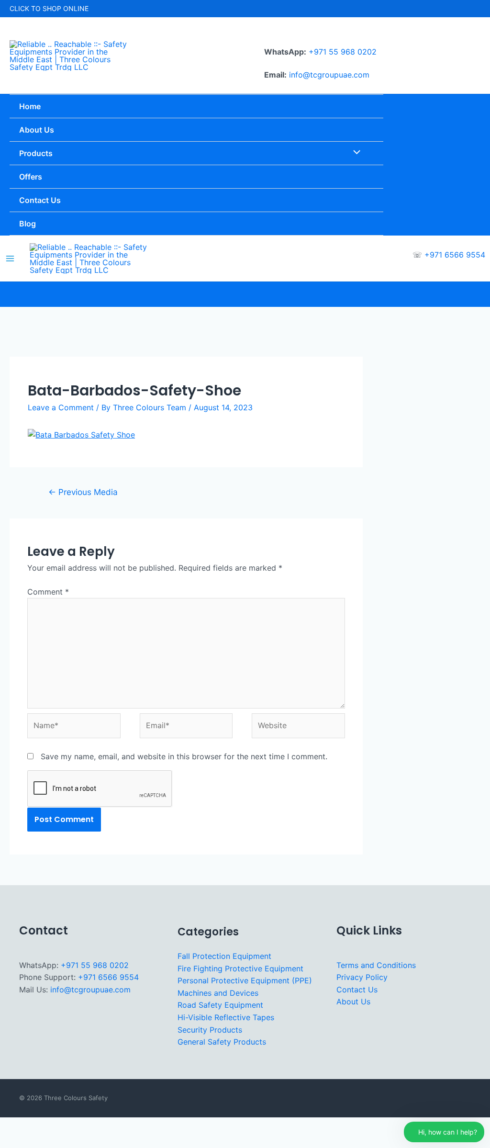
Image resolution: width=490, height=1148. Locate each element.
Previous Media (83, 492)
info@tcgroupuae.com (329, 74)
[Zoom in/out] (13, 1126)
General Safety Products (222, 1042)
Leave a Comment (61, 407)
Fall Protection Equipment (224, 956)
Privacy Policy (362, 977)
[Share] (71, 1126)
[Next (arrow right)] (42, 1141)
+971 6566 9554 (454, 254)
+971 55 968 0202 (343, 51)
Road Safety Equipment (220, 1005)
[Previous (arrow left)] (13, 1141)
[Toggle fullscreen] (42, 1126)
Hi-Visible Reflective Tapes (226, 1017)
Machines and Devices (218, 993)
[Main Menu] (10, 258)
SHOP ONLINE (66, 8)
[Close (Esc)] (101, 1126)
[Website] (298, 727)
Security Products (210, 1030)
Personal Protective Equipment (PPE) (245, 980)
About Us (353, 1001)
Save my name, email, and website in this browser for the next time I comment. (184, 756)
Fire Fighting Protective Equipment (240, 968)
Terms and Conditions (376, 965)
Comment (48, 592)
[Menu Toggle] (354, 153)
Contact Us (357, 989)
